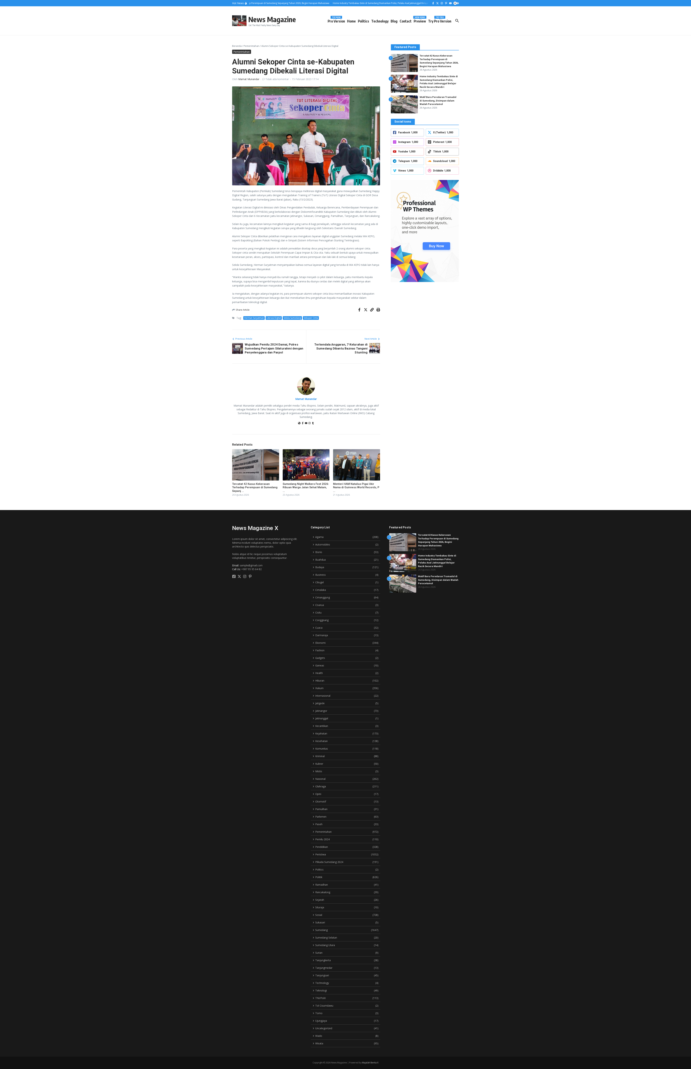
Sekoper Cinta (311, 317)
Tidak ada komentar (277, 79)
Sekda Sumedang (292, 317)
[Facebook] (302, 423)
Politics (363, 21)
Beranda (237, 46)
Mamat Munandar (248, 79)
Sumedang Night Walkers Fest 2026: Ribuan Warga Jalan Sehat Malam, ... (306, 487)
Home (351, 21)
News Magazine (272, 19)
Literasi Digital (274, 317)
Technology (380, 21)
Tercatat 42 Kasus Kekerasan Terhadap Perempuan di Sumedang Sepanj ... (254, 487)
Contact (406, 21)
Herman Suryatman (254, 317)
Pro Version (336, 20)
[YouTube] (306, 423)
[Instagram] (309, 423)
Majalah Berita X (370, 1062)
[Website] (299, 423)
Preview (420, 20)
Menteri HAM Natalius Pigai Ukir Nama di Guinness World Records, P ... (356, 487)
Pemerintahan (251, 46)
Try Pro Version (439, 20)
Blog (394, 21)
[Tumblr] (313, 423)
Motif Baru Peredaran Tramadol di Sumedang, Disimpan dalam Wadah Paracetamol (438, 100)
